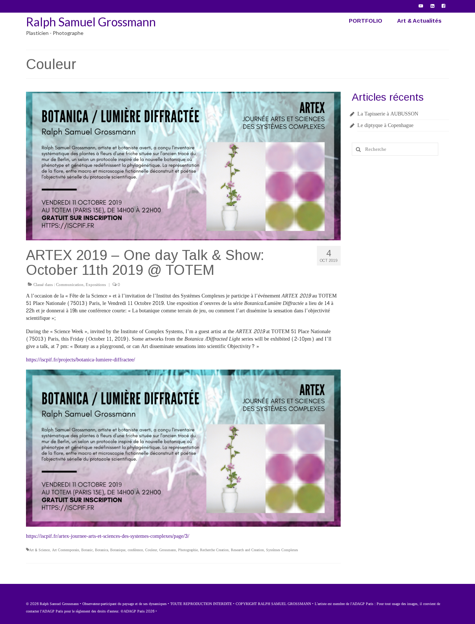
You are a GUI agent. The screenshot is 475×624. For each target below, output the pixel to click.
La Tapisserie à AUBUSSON (387, 113)
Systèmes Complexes (282, 550)
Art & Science (39, 550)
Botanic (87, 550)
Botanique (117, 550)
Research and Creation (247, 550)
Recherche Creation (214, 550)
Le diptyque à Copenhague (385, 125)
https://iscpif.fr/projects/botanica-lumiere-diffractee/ (80, 359)
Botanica (101, 550)
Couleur (151, 550)
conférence (135, 550)
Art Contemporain (65, 550)
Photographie (188, 550)
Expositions (96, 284)
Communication (69, 284)
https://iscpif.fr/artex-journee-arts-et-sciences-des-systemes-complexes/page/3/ (107, 536)
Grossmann (167, 550)
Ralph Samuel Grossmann (91, 21)
